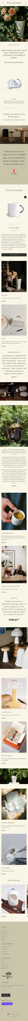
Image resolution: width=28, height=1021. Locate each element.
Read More (14, 485)
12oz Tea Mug (14, 228)
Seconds (3, 939)
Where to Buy (4, 934)
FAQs (2, 961)
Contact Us (3, 963)
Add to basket (14, 254)
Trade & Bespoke (5, 953)
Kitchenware (4, 916)
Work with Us (4, 951)
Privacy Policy (4, 968)
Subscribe (6, 995)
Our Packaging (4, 949)
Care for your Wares (5, 946)
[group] (14, 21)
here (11, 249)
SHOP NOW (14, 376)
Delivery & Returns (5, 966)
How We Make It (4, 932)
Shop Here (3, 300)
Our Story (3, 930)
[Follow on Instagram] (2, 1009)
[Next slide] (25, 88)
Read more (3, 830)
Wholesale (3, 937)
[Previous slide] (3, 88)
